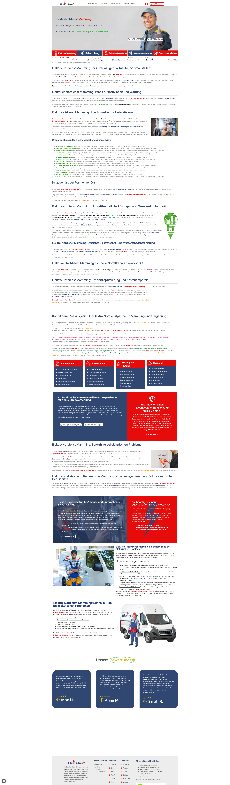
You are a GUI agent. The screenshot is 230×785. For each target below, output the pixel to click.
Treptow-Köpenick (135, 337)
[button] (4, 781)
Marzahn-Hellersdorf (103, 337)
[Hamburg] (110, 772)
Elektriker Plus (92, 3)
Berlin (54, 337)
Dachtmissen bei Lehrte (90, 339)
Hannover (55, 339)
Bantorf (146, 339)
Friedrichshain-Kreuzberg (87, 337)
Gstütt (171, 337)
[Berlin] (110, 768)
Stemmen (111, 339)
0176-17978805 (129, 3)
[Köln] (110, 782)
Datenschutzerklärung (144, 779)
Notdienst (104, 3)
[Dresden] (110, 779)
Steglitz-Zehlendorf (150, 337)
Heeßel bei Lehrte (75, 339)
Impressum (157, 779)
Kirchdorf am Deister (122, 339)
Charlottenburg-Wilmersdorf (67, 337)
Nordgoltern (64, 339)
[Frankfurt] (110, 775)
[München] (110, 765)
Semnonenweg (162, 337)
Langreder (103, 339)
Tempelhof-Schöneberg (120, 337)
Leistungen (114, 3)
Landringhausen (136, 339)
